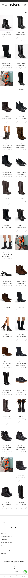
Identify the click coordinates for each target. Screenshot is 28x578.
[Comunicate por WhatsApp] (25, 571)
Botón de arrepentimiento (14, 568)
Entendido (24, 576)
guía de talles (4, 545)
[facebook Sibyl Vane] (15, 527)
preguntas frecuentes (6, 536)
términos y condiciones (7, 548)
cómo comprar (5, 539)
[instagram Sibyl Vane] (11, 527)
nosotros (3, 533)
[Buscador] (6, 5)
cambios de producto (6, 550)
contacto (3, 553)
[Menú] (3, 4)
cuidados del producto (6, 542)
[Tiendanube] (14, 571)
